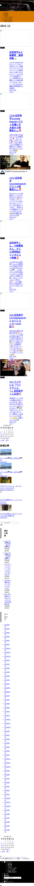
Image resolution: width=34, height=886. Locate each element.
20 (1, 436)
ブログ (10, 866)
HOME (10, 864)
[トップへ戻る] (1, 885)
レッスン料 (11, 870)
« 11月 (2, 440)
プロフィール (12, 868)
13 (1, 434)
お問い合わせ (12, 871)
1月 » (7, 440)
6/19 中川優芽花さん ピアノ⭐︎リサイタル (7, 584)
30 (7, 438)
